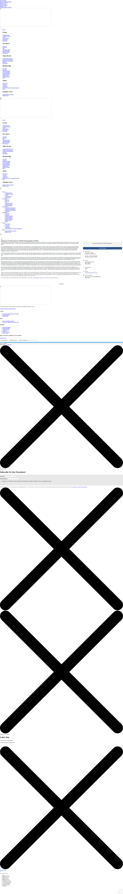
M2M (6, 221)
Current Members (8, 218)
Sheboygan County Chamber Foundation (13, 228)
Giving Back (7, 227)
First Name (2, 476)
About (4, 77)
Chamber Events (8, 192)
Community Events (9, 194)
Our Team (7, 225)
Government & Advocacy (10, 207)
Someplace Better (8, 204)
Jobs (6, 202)
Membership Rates (9, 215)
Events (4, 29)
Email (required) (4, 478)
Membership (5, 63)
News (4, 89)
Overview (7, 199)
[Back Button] (1, 239)
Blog (4, 229)
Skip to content (3, 0)
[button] (0, 871)
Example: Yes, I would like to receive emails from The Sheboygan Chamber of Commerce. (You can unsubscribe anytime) (26, 481)
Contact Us (7, 226)
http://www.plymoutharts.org (91, 272)
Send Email (87, 277)
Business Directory (9, 219)
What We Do (5, 53)
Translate (9, 344)
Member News (8, 232)
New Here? (5, 40)
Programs (7, 211)
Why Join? (7, 213)
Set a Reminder (102, 248)
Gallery (6, 195)
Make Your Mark (8, 205)
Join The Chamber (9, 217)
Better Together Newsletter (10, 230)
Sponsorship (7, 197)
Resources (7, 201)
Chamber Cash (8, 220)
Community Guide (9, 203)
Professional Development (10, 210)
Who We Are (7, 224)
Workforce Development (10, 209)
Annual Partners (8, 196)
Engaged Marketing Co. (33, 340)
